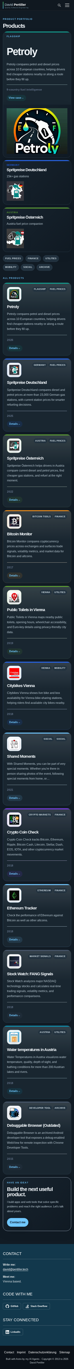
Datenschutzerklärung (42, 1352)
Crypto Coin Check (22, 832)
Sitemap (64, 1352)
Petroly (22, 51)
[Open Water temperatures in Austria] (14, 1037)
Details (15, 348)
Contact (9, 1352)
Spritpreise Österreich (25, 217)
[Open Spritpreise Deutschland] (14, 370)
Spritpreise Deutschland (26, 170)
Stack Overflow (39, 1306)
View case (16, 97)
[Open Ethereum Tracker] (14, 895)
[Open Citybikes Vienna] (14, 673)
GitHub (14, 1306)
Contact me (18, 1222)
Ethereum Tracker (22, 908)
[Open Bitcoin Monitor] (14, 521)
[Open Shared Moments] (14, 744)
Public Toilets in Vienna (26, 609)
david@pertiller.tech (15, 1269)
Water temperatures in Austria (31, 1049)
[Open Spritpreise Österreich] (14, 445)
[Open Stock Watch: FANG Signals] (14, 961)
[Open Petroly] (37, 131)
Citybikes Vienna (20, 685)
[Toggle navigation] (67, 5)
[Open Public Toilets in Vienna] (14, 597)
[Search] (59, 5)
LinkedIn (15, 1332)
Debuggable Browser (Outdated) (33, 1125)
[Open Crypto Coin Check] (14, 819)
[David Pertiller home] (29, 5)
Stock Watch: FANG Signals (30, 974)
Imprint (21, 1352)
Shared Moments (21, 756)
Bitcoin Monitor (19, 534)
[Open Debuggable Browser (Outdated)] (14, 1113)
